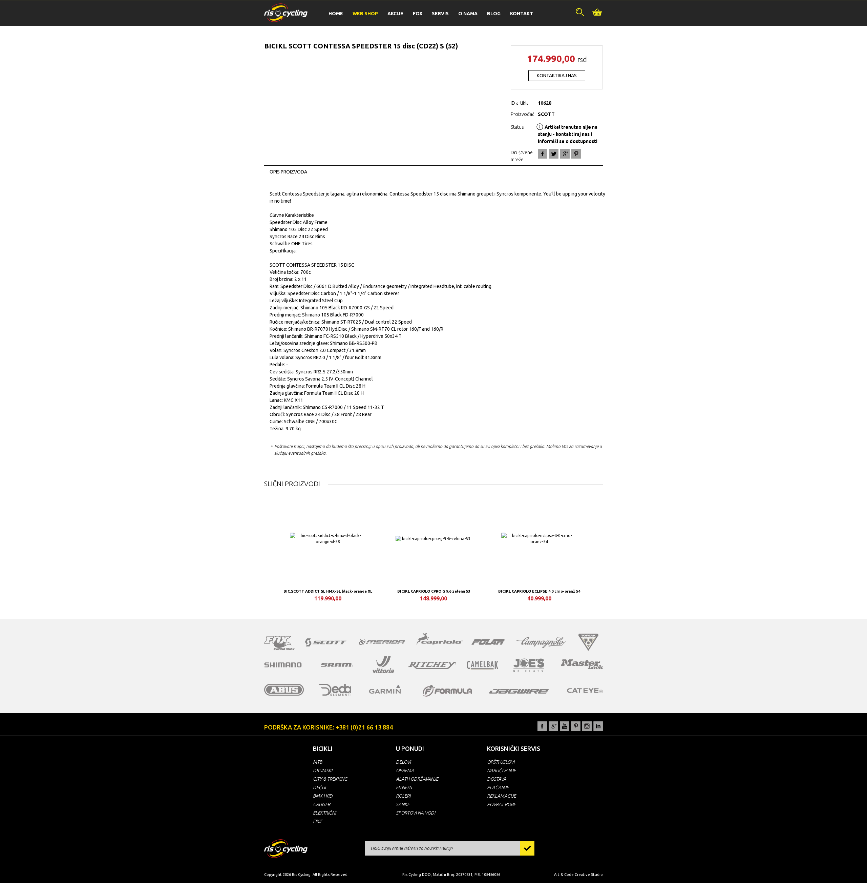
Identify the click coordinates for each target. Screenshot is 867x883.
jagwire (519, 691)
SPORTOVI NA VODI (415, 813)
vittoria (383, 665)
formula (447, 691)
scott (326, 642)
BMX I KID (323, 796)
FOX (417, 13)
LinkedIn (598, 726)
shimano (283, 665)
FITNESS (404, 787)
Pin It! (576, 154)
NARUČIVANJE (501, 770)
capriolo (439, 639)
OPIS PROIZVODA (288, 171)
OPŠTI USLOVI (500, 762)
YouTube (564, 726)
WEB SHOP (365, 13)
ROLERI (403, 796)
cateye (585, 690)
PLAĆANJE (498, 787)
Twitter (553, 154)
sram (337, 664)
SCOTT (546, 114)
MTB (317, 762)
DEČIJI (319, 787)
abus (284, 690)
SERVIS (440, 13)
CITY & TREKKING (330, 779)
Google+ (565, 154)
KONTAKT (521, 13)
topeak (588, 642)
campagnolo (540, 643)
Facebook (542, 154)
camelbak (482, 665)
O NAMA (468, 13)
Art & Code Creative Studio (578, 874)
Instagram (587, 726)
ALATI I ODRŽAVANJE (417, 779)
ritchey (432, 665)
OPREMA (405, 770)
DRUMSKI (322, 770)
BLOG (494, 13)
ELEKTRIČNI (324, 813)
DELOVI (403, 762)
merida (382, 641)
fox (279, 643)
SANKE (402, 804)
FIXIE (317, 821)
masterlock (582, 664)
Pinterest (575, 726)
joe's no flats (529, 665)
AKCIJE (395, 13)
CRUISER (321, 804)
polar (488, 641)
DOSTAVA (496, 779)
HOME (336, 13)
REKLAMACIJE (501, 796)
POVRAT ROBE (501, 804)
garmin (385, 689)
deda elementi (335, 689)
